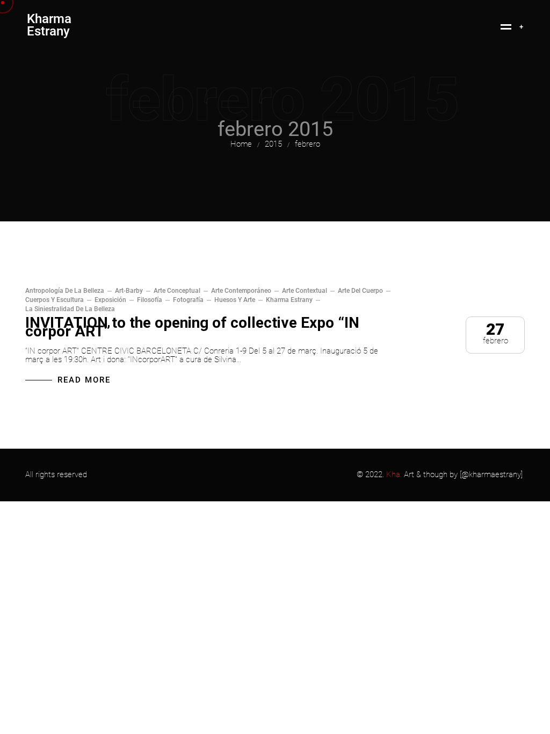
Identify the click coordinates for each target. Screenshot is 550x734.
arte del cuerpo (360, 290)
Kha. (394, 474)
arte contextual (304, 290)
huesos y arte (234, 300)
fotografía (188, 300)
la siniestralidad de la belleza (70, 309)
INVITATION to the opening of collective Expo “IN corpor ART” (192, 327)
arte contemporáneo (241, 290)
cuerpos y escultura (54, 300)
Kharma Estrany (289, 300)
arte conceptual (177, 290)
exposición (110, 300)
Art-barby (129, 290)
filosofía (149, 300)
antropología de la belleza (64, 290)
